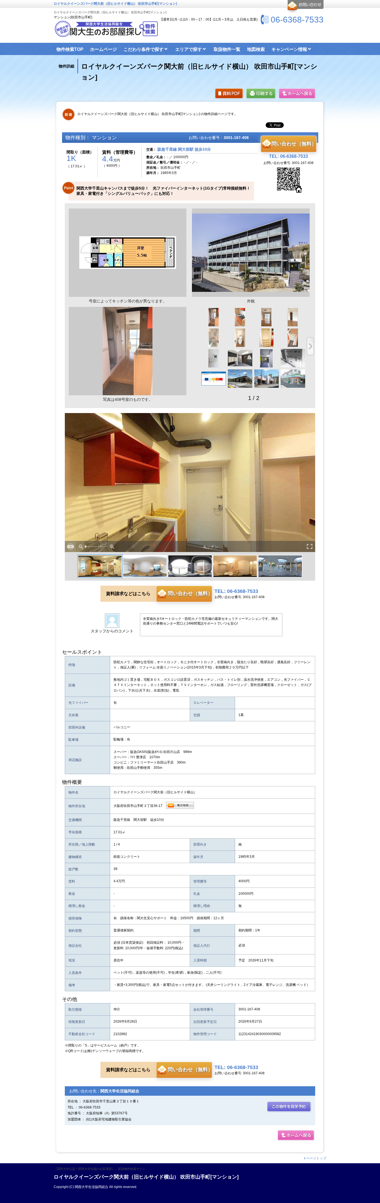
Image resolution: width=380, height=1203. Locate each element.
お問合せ (305, 6)
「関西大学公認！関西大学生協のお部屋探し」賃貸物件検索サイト (99, 1168)
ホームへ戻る (297, 94)
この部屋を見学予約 (289, 1107)
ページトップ (316, 1158)
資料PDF (229, 94)
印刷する (261, 94)
